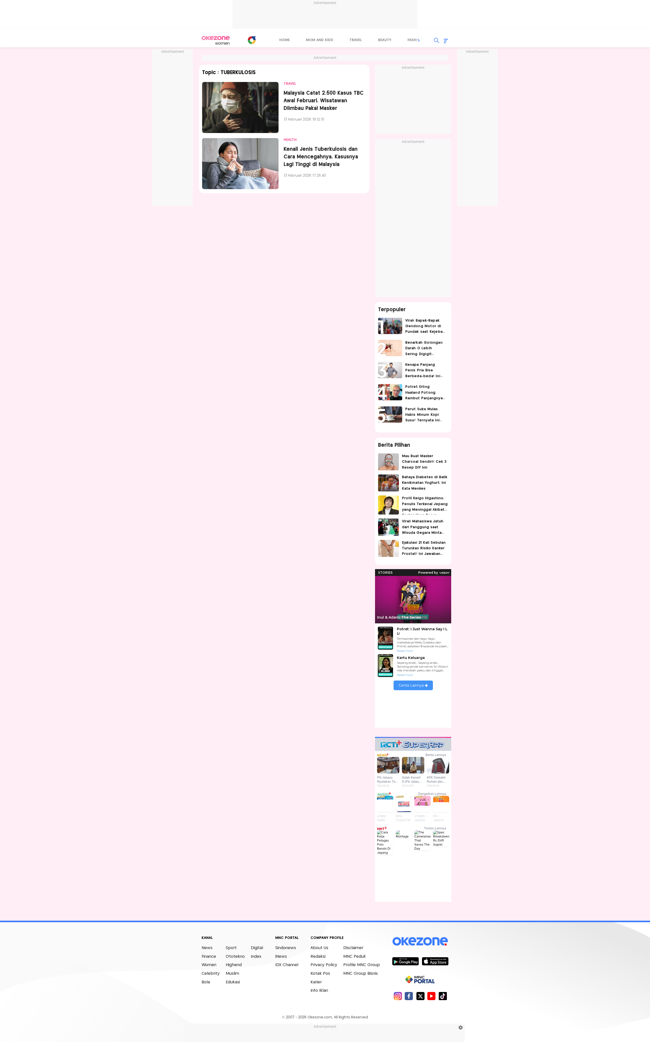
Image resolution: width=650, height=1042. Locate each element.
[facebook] (409, 996)
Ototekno (235, 956)
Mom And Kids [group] (319, 40)
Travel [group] (355, 40)
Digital (257, 948)
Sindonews (285, 948)
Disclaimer (353, 948)
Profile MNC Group (361, 965)
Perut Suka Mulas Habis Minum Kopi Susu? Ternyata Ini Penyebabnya (422, 415)
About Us (319, 948)
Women (209, 965)
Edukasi (233, 982)
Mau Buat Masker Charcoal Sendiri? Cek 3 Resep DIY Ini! (424, 461)
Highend (234, 965)
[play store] (405, 961)
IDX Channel (286, 965)
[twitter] (420, 996)
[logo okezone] (420, 941)
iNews (281, 956)
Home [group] (284, 40)
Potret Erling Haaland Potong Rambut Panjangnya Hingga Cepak (424, 393)
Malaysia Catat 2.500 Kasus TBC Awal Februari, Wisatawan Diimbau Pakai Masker (324, 101)
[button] (418, 40)
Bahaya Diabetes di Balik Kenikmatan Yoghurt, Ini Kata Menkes (424, 482)
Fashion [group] (415, 40)
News (207, 948)
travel (290, 84)
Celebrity (211, 973)
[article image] (390, 326)
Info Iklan (319, 991)
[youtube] (431, 996)
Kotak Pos (320, 973)
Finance (209, 956)
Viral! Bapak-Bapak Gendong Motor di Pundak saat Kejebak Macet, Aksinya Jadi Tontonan (425, 327)
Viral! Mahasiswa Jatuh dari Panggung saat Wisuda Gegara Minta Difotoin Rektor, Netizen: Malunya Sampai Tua (422, 528)
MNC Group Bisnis (360, 973)
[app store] (435, 961)
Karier (316, 982)
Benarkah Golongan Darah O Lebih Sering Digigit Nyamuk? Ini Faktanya (425, 349)
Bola (206, 982)
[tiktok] (442, 996)
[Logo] (252, 40)
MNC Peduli (354, 956)
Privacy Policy (324, 965)
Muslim (232, 973)
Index (256, 956)
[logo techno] (215, 40)
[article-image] (240, 107)
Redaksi (318, 956)
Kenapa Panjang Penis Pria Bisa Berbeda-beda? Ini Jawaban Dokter (422, 371)
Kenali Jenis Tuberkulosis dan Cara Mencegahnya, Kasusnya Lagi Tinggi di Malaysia (321, 157)
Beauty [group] (384, 40)
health (290, 140)
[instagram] (398, 996)
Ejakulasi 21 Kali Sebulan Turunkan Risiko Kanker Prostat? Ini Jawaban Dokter (424, 549)
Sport (231, 948)
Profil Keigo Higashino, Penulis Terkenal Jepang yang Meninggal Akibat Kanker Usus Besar (425, 506)
